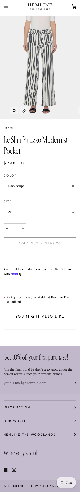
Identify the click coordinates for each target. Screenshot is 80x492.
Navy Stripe (16, 186)
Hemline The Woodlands (33, 486)
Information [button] (17, 407)
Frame (9, 128)
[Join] (70, 382)
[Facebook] (6, 470)
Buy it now (40, 258)
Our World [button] (15, 421)
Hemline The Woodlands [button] (30, 435)
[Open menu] (10, 6)
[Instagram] (14, 470)
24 (9, 212)
